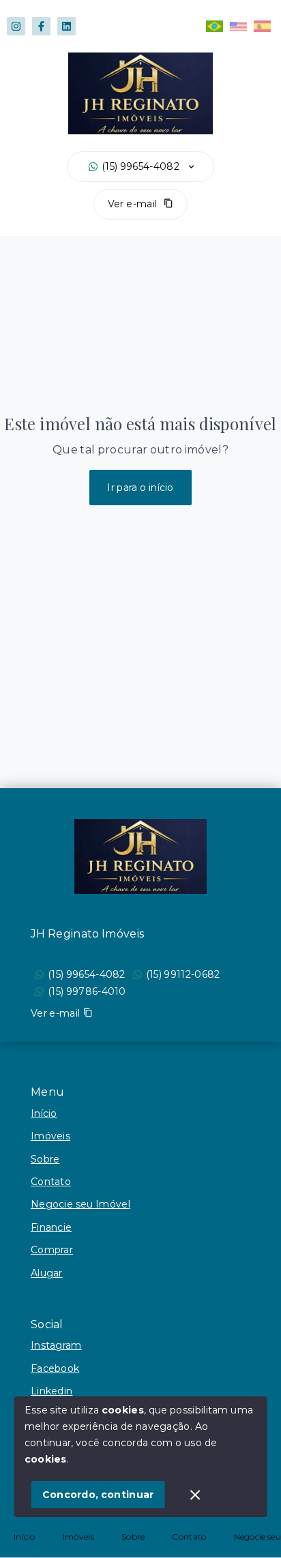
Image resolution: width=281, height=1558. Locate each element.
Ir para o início (140, 487)
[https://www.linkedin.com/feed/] (66, 26)
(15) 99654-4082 (140, 166)
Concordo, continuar (98, 1494)
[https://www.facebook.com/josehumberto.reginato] (41, 26)
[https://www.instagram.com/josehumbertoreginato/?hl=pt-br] (16, 26)
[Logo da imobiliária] (140, 856)
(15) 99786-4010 (87, 991)
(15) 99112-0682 (183, 974)
